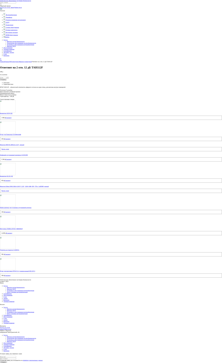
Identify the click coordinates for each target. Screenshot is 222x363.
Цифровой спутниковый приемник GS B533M (14, 155)
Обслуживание (7, 48)
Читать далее (5, 149)
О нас (5, 54)
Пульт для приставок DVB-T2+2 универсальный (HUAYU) (17, 271)
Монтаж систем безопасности (16, 41)
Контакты (6, 55)
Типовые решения (8, 49)
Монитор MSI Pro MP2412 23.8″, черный (12, 145)
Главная (2, 61)
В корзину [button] (9, 117)
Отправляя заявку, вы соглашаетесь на (21, 360)
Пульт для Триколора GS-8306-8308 (10, 134)
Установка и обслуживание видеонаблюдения (20, 44)
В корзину (3, 79)
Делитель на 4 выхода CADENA (9, 250)
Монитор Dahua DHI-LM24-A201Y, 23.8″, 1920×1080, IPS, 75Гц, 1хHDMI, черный (24, 186)
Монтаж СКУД (11, 46)
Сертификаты (7, 51)
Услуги (5, 40)
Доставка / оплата (8, 52)
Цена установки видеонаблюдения (17, 292)
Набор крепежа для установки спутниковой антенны (15, 207)
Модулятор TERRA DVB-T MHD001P (11, 229)
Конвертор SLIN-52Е (6, 113)
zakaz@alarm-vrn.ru (16, 7)
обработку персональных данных (33, 360)
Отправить (3, 362)
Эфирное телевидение (25, 61)
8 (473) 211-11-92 (5, 7)
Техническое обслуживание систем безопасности (21, 43)
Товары (7, 61)
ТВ (10, 61)
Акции (5, 298)
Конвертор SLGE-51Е (6, 176)
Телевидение (15, 61)
